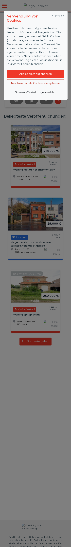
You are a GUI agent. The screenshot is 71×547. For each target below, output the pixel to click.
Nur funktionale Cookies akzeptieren (35, 83)
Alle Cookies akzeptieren (35, 74)
